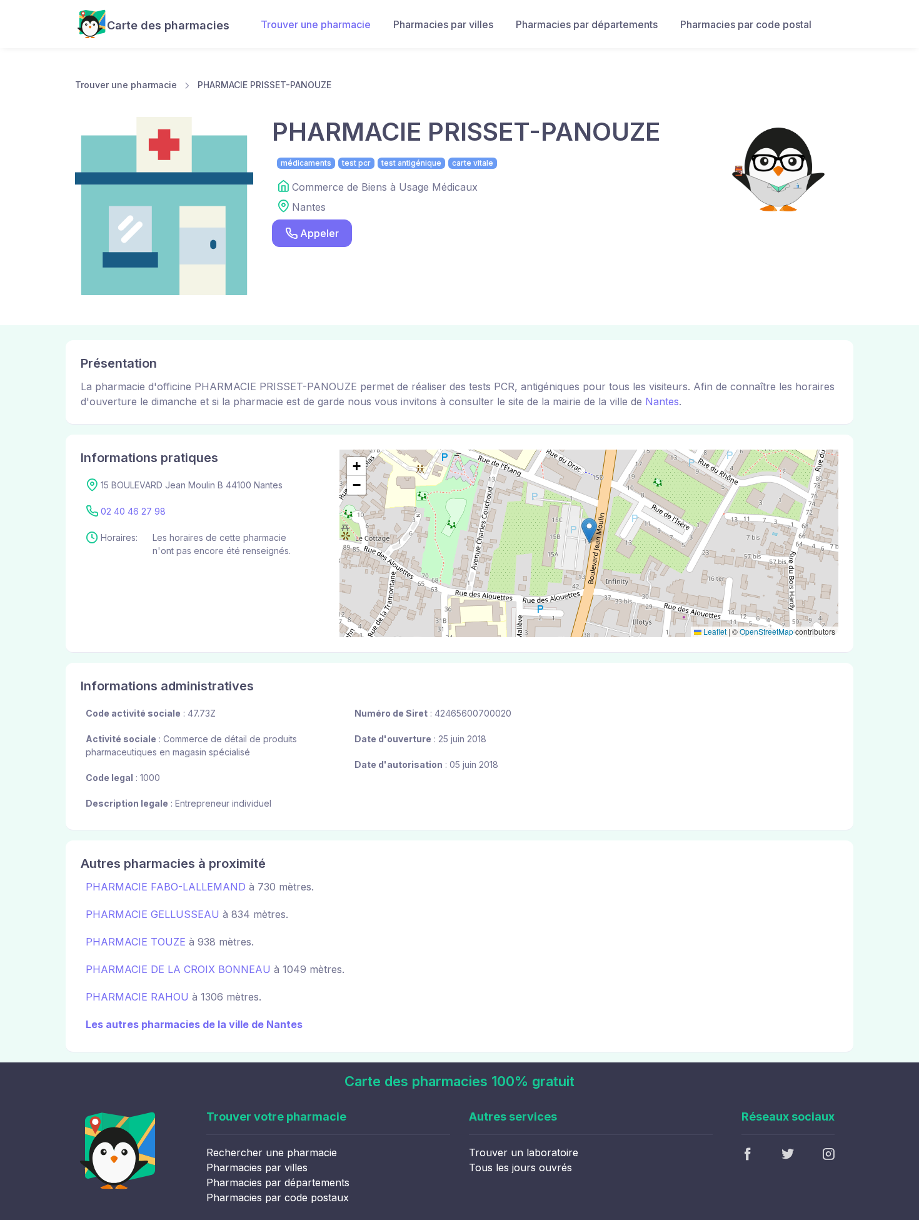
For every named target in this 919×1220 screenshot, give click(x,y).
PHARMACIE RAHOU (137, 997)
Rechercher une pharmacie (271, 1152)
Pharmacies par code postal (745, 24)
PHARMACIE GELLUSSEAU (152, 914)
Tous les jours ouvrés (520, 1167)
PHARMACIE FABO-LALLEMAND (166, 886)
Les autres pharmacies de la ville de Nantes (194, 1024)
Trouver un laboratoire (523, 1152)
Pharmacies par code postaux (277, 1197)
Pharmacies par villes (443, 24)
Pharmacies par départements (587, 24)
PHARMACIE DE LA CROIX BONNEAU (178, 969)
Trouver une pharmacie (316, 24)
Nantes (662, 401)
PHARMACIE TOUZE (136, 941)
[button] (589, 530)
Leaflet (713, 631)
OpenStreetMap (766, 631)
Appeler (319, 233)
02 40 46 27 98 (133, 511)
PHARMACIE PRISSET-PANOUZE (264, 84)
